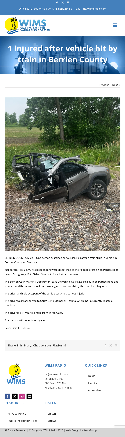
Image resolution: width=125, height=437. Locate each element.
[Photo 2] (62, 174)
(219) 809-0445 (54, 378)
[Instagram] (22, 396)
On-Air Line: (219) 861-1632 (64, 8)
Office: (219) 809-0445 (32, 8)
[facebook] (57, 3)
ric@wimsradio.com (94, 8)
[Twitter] (15, 396)
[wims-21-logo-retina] (27, 18)
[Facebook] (7, 396)
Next (115, 85)
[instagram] (68, 3)
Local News (25, 328)
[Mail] (29, 396)
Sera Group (90, 430)
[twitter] (62, 3)
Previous (104, 85)
